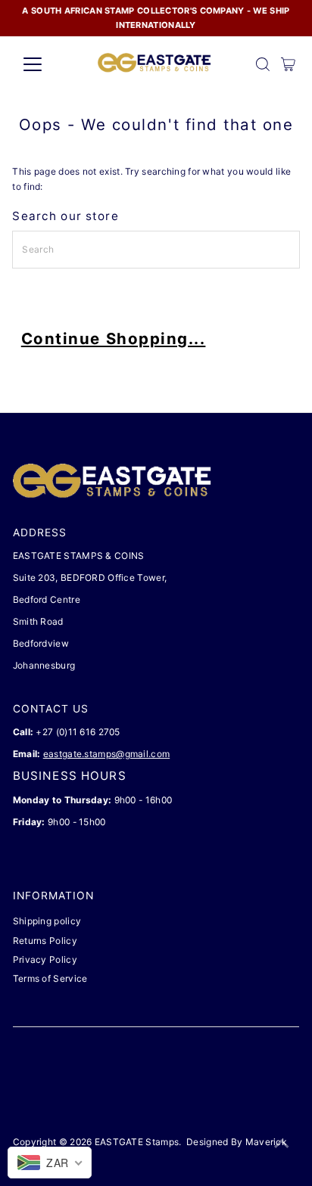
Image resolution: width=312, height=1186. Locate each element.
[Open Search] (263, 64)
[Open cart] (288, 64)
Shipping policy (47, 921)
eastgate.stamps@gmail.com (106, 753)
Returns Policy (45, 940)
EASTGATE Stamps (137, 1141)
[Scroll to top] (282, 1144)
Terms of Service (50, 978)
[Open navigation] (46, 64)
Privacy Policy (45, 959)
